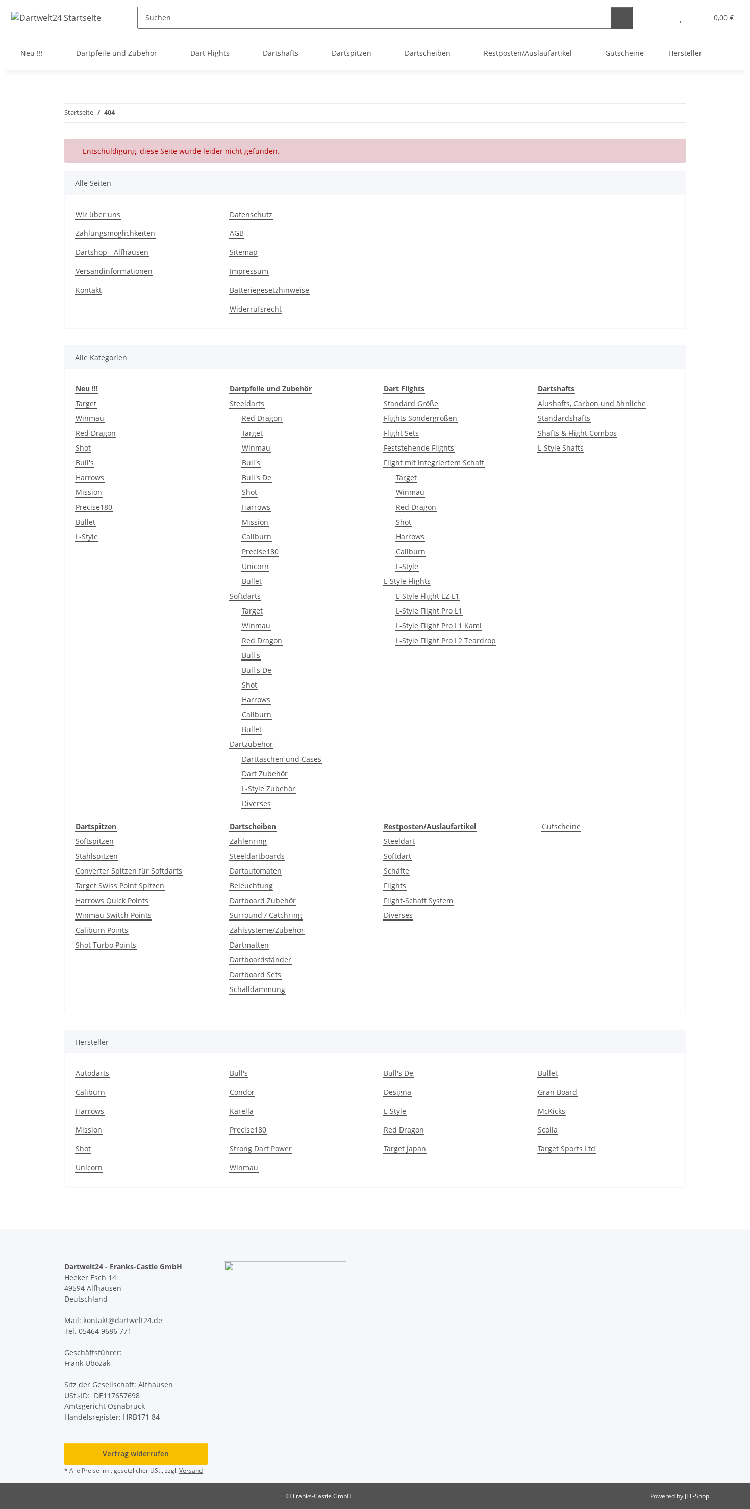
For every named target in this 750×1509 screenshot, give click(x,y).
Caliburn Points (102, 930)
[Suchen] (622, 18)
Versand (191, 1470)
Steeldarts (247, 403)
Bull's (85, 462)
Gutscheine (561, 826)
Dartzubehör (251, 744)
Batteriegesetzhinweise (269, 290)
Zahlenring (248, 841)
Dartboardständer (260, 959)
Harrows (90, 477)
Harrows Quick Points (112, 900)
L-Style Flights (407, 581)
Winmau (90, 418)
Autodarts (92, 1073)
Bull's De (256, 477)
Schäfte (396, 871)
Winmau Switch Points (114, 915)
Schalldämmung (257, 989)
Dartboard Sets (255, 974)
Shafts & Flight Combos (577, 433)
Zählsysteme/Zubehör (267, 930)
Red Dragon (96, 433)
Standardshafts (564, 418)
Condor (242, 1092)
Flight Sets (401, 433)
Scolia (548, 1130)
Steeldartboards (257, 856)
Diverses (256, 803)
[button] (660, 17)
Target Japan (405, 1148)
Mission (89, 492)
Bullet (85, 522)
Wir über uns (98, 214)
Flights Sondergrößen (420, 418)
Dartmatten (249, 945)
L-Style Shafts (561, 448)
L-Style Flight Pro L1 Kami (439, 625)
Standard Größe (411, 403)
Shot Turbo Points (106, 945)
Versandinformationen (114, 271)
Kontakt (89, 290)
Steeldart (399, 841)
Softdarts (245, 596)
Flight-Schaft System (418, 900)
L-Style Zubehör (268, 788)
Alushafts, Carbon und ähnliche (592, 403)
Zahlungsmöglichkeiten (115, 233)
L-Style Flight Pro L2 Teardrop (446, 640)
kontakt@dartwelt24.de (122, 1320)
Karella (242, 1111)
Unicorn (255, 566)
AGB (237, 233)
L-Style (87, 536)
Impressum (249, 271)
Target (86, 403)
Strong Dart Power (261, 1148)
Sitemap (244, 252)
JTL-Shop (697, 1496)
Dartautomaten (256, 871)
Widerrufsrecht (256, 309)
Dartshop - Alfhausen (112, 252)
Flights (395, 885)
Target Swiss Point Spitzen (120, 885)
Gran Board (557, 1092)
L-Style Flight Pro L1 (429, 611)
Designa (397, 1092)
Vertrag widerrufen (136, 1453)
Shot (83, 448)
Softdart (397, 856)
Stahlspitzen (97, 856)
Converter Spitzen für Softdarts (129, 871)
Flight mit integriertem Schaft (434, 462)
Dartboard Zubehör (263, 900)
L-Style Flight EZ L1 (427, 596)
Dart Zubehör (265, 774)
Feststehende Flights (419, 448)
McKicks (551, 1111)
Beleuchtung (251, 885)
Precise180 (94, 507)
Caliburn (256, 536)
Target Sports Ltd (566, 1148)
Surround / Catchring (266, 915)
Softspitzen (95, 841)
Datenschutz (251, 214)
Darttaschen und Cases (281, 759)
